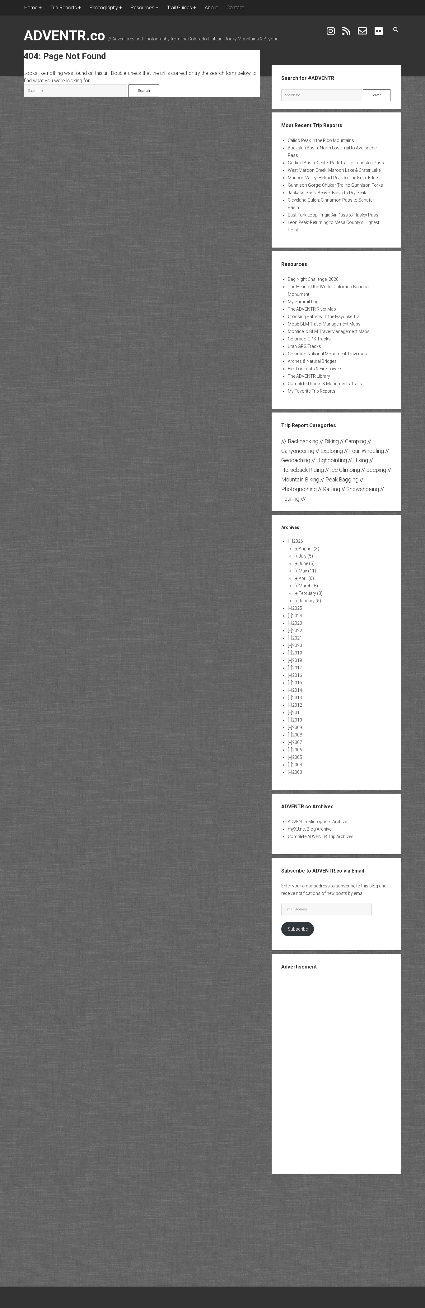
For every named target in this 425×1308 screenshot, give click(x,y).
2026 (298, 541)
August (309, 548)
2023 (297, 623)
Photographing (299, 489)
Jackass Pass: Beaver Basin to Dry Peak (327, 192)
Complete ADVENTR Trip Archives (320, 836)
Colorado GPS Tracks (309, 338)
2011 (297, 712)
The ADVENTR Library (309, 376)
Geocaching (295, 460)
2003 (297, 772)
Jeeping (376, 470)
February (311, 593)
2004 (297, 764)
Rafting (331, 489)
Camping (355, 441)
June (307, 563)
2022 (297, 630)
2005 (297, 757)
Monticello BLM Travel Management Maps (329, 331)
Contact (235, 8)
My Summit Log (303, 301)
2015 (297, 682)
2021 (297, 638)
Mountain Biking (300, 479)
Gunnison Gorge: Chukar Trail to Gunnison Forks (335, 185)
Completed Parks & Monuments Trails (325, 383)
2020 (297, 645)
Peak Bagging (341, 479)
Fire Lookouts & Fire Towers (315, 368)
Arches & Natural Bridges (312, 361)
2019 (297, 652)
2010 (297, 720)
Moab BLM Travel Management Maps (324, 323)
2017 (297, 667)
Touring (290, 498)
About (211, 8)
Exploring (331, 451)
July (306, 556)
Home (31, 8)
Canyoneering (297, 451)
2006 (297, 749)
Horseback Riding (302, 470)
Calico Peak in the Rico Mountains (321, 140)
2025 (297, 608)
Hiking (360, 460)
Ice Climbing (345, 470)
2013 (297, 697)
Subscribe (298, 929)
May (307, 570)
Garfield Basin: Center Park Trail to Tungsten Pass (336, 162)
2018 (297, 660)
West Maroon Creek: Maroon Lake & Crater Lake (334, 170)
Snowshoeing (362, 489)
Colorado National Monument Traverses (327, 353)
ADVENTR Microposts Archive (317, 821)
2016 (297, 675)
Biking (332, 441)
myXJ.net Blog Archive (309, 829)
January (310, 600)
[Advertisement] (336, 1071)
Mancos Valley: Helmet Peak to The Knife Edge (333, 177)
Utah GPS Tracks (304, 346)
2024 (297, 615)
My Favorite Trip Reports (311, 391)
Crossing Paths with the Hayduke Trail (325, 316)
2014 (297, 690)
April (306, 578)
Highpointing (331, 460)
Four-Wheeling (366, 451)
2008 (297, 734)
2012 (297, 705)
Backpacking (303, 441)
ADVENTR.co (64, 35)
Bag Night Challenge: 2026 (313, 279)
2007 (297, 742)
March (308, 585)
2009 (297, 727)
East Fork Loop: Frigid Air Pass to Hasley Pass (333, 214)
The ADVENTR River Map (312, 309)
